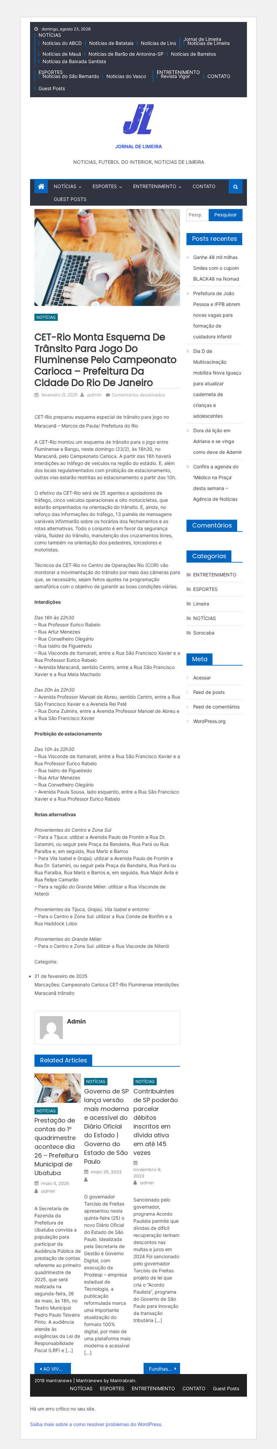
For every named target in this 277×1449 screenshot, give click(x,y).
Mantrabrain (122, 1380)
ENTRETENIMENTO (178, 72)
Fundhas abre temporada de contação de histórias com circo (164, 1369)
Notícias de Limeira (208, 43)
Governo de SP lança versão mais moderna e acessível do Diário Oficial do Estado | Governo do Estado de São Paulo (106, 1126)
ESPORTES (51, 72)
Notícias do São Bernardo (71, 76)
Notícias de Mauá (62, 54)
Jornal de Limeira (202, 39)
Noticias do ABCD (62, 43)
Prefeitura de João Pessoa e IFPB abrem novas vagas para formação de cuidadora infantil (216, 314)
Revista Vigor (175, 76)
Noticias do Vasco (126, 76)
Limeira (201, 603)
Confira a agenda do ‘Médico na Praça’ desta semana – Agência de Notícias (215, 483)
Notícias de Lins (158, 43)
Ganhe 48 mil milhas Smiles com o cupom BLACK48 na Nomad (216, 268)
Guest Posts (52, 88)
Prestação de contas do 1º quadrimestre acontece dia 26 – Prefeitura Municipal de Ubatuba (56, 1146)
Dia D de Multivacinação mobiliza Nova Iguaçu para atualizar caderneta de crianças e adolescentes (217, 383)
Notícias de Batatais (111, 43)
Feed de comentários (216, 706)
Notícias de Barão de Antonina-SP (126, 54)
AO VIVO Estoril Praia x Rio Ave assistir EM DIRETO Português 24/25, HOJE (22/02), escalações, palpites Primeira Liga (57, 1369)
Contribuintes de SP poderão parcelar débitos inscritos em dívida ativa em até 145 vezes (155, 1122)
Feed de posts (209, 692)
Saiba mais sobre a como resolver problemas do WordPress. (96, 1424)
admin (94, 395)
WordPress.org (209, 721)
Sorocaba (204, 633)
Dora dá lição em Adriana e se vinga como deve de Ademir (217, 441)
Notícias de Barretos (193, 54)
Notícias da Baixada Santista (74, 61)
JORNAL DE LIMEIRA (138, 146)
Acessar (202, 677)
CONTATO (218, 76)
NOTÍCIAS (50, 35)
